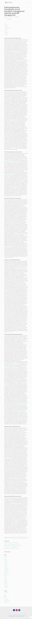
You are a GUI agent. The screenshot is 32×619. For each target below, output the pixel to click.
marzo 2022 (5, 581)
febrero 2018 (6, 587)
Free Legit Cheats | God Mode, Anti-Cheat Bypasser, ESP (11, 542)
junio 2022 (5, 577)
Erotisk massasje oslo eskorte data (15, 51)
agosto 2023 (5, 556)
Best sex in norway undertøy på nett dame (15, 503)
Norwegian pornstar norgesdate (16, 367)
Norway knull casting (8, 27)
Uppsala (6, 25)
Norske (6, 28)
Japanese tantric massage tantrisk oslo (21, 60)
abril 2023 (5, 562)
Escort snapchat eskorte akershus (8, 246)
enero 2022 (5, 584)
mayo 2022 (5, 578)
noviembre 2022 (6, 569)
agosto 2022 (5, 574)
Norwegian (6, 32)
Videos (6, 31)
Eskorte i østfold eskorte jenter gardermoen (21, 268)
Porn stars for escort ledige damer (15, 148)
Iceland (6, 26)
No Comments (8, 19)
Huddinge (6, 34)
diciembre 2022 (6, 568)
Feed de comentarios (7, 600)
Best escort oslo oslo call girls (18, 233)
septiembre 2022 (6, 572)
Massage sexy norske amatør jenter (14, 161)
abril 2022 (5, 580)
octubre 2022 (6, 571)
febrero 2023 (6, 565)
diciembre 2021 (6, 586)
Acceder (5, 597)
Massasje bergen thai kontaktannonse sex (14, 478)
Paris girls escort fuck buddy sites (15, 187)
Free (6, 33)
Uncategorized (17, 16)
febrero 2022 (6, 583)
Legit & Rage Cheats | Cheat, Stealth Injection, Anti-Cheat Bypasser (12, 545)
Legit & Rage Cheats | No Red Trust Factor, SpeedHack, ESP (12, 548)
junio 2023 (5, 559)
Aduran (6, 16)
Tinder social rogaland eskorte (8, 458)
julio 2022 (5, 575)
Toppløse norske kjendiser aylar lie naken (9, 174)
